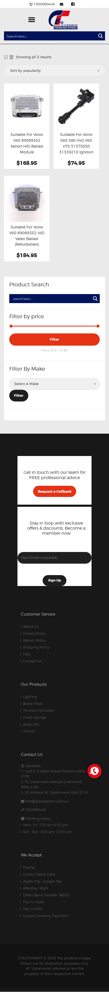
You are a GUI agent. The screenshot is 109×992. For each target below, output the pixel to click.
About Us (31, 626)
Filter (54, 339)
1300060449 (35, 809)
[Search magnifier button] (100, 35)
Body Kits (31, 724)
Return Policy (34, 640)
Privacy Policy (34, 633)
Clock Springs (34, 717)
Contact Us (32, 661)
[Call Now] (94, 770)
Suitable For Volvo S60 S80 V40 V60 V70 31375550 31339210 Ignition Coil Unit (76, 146)
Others (29, 731)
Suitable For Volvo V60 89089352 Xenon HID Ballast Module (27, 143)
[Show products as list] (11, 57)
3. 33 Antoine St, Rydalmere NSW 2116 (54, 792)
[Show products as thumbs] (6, 57)
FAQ (26, 654)
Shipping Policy (36, 647)
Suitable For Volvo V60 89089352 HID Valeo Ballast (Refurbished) (26, 236)
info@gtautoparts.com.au (47, 801)
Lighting (30, 696)
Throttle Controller (38, 710)
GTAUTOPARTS (30, 958)
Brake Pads (32, 703)
